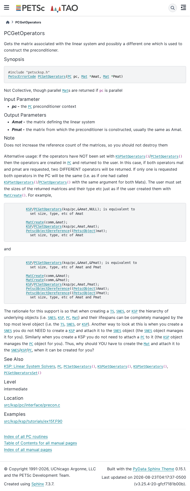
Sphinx (37, 483)
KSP (29, 209)
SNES (120, 311)
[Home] (7, 22)
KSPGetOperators (112, 366)
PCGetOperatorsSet (21, 373)
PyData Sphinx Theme (153, 468)
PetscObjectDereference (48, 231)
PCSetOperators (164, 156)
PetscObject (84, 231)
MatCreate (13, 195)
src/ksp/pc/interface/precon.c (32, 404)
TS (112, 311)
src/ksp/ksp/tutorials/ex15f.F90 (33, 421)
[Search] (172, 8)
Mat (84, 76)
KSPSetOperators (130, 156)
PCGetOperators (52, 76)
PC (69, 76)
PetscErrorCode (22, 76)
